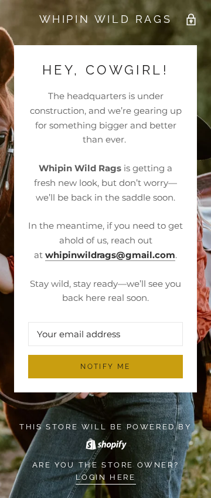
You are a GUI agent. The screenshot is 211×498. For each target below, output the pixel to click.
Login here (106, 477)
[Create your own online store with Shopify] (105, 442)
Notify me (105, 367)
